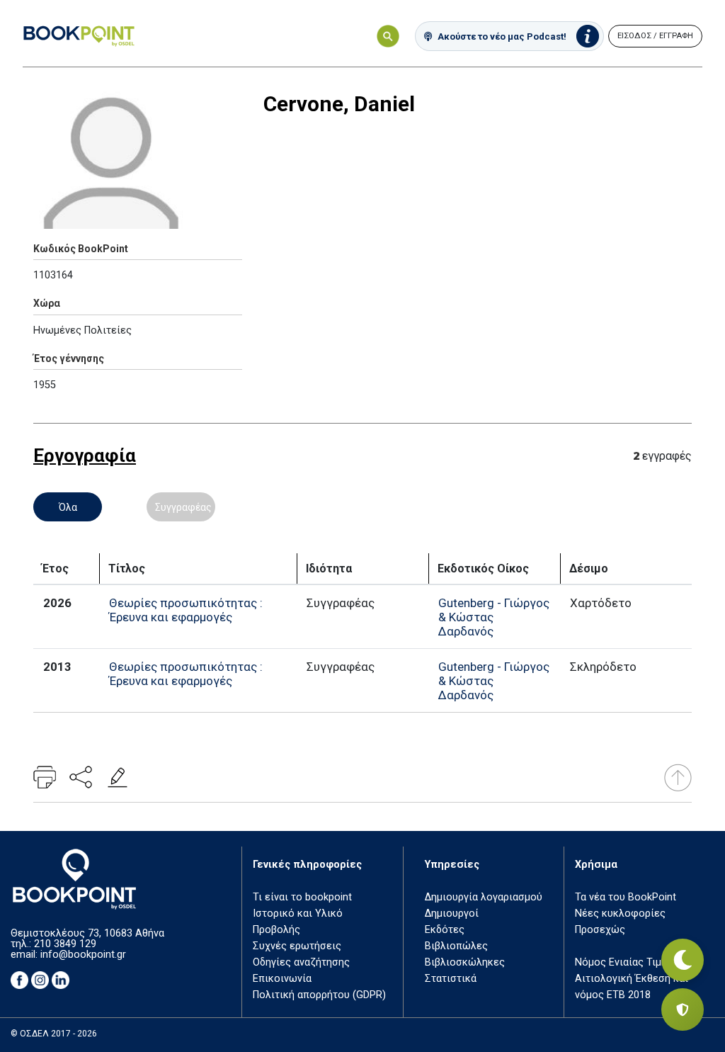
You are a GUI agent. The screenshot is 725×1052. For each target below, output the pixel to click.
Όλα (68, 507)
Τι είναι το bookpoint (302, 897)
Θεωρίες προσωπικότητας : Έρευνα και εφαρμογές (186, 610)
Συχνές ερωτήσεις (297, 946)
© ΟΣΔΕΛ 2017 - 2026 (54, 1034)
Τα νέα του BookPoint (625, 897)
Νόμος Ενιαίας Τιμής (624, 962)
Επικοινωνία (282, 979)
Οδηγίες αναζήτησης (301, 962)
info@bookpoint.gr (83, 955)
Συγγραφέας (183, 507)
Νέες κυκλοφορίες (620, 913)
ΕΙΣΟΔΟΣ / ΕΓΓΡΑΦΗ (655, 35)
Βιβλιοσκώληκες (465, 962)
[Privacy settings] (682, 1009)
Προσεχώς (600, 930)
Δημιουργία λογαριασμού (483, 897)
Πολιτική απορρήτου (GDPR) (319, 995)
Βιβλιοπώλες (456, 946)
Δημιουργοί (452, 913)
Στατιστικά (450, 979)
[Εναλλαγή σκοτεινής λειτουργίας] (682, 960)
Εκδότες (444, 930)
